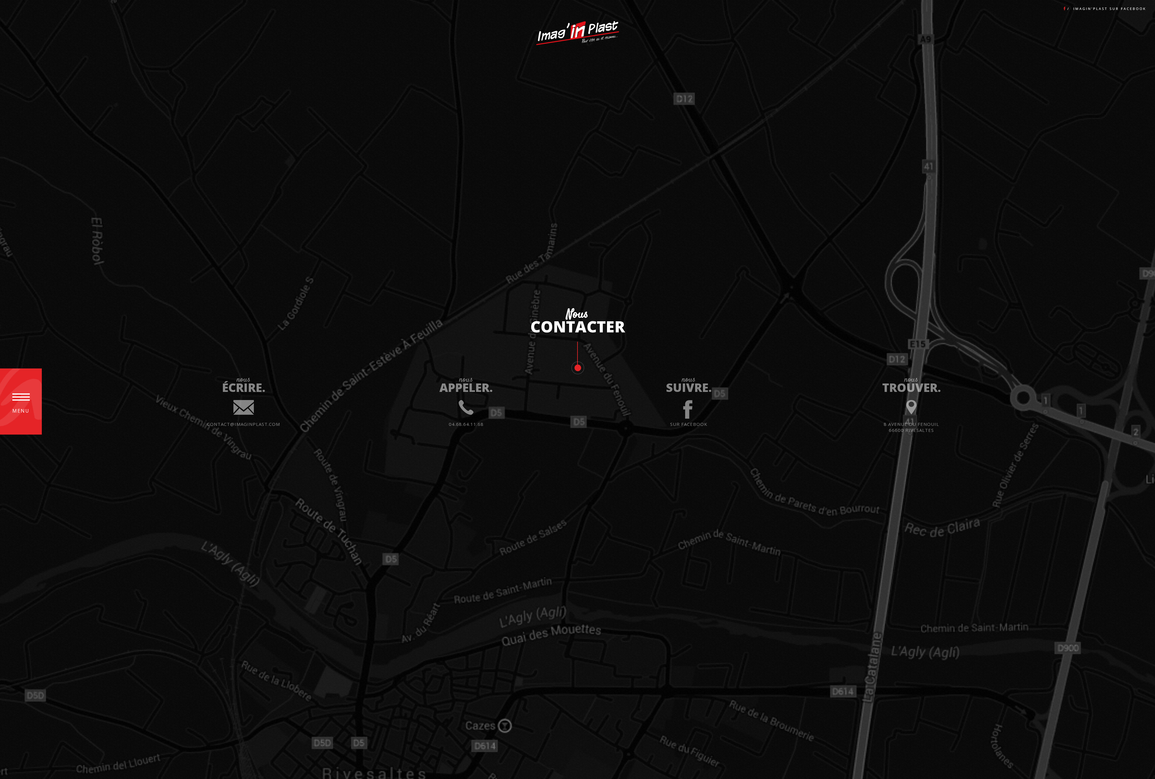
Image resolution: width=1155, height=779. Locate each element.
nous (243, 402)
